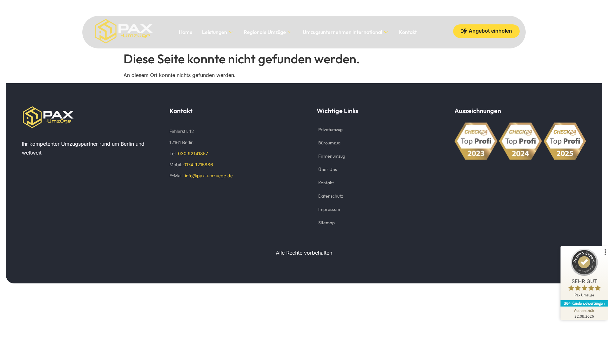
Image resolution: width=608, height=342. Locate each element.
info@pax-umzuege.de (209, 175)
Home (186, 32)
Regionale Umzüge (265, 32)
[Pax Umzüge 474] (48, 117)
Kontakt (408, 32)
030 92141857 (193, 153)
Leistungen (214, 32)
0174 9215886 (197, 164)
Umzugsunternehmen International (342, 32)
